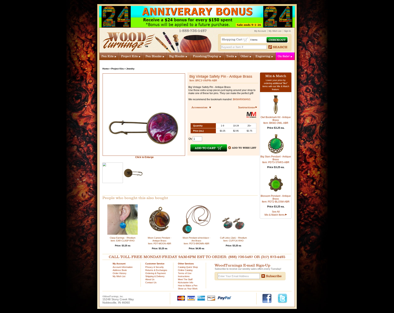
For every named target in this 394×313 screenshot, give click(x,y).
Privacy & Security (154, 267)
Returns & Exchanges (156, 270)
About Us (150, 279)
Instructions (246, 107)
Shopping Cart (232, 39)
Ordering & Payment (155, 273)
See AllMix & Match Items (275, 213)
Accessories (200, 107)
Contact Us (151, 282)
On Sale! (284, 56)
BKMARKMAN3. (242, 99)
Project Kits (129, 56)
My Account (260, 31)
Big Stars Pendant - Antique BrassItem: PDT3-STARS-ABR (275, 159)
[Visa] (190, 298)
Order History (119, 273)
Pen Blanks (153, 56)
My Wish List (275, 31)
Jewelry (130, 68)
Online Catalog (185, 270)
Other (245, 56)
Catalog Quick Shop (188, 267)
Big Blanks (176, 56)
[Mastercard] (180, 298)
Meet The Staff (185, 279)
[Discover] (210, 298)
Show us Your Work (188, 288)
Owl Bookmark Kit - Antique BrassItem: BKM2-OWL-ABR (276, 120)
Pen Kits (107, 56)
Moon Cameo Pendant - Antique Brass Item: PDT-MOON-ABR (159, 241)
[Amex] (200, 298)
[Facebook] (269, 298)
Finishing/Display (205, 56)
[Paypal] (223, 298)
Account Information (123, 267)
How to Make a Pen (187, 285)
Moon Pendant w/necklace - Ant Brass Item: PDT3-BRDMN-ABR (196, 241)
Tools (230, 56)
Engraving (262, 56)
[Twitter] (282, 298)
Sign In (287, 31)
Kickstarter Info (185, 282)
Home (105, 68)
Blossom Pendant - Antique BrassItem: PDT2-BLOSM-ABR (276, 199)
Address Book (120, 270)
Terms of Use (184, 273)
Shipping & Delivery (155, 276)
